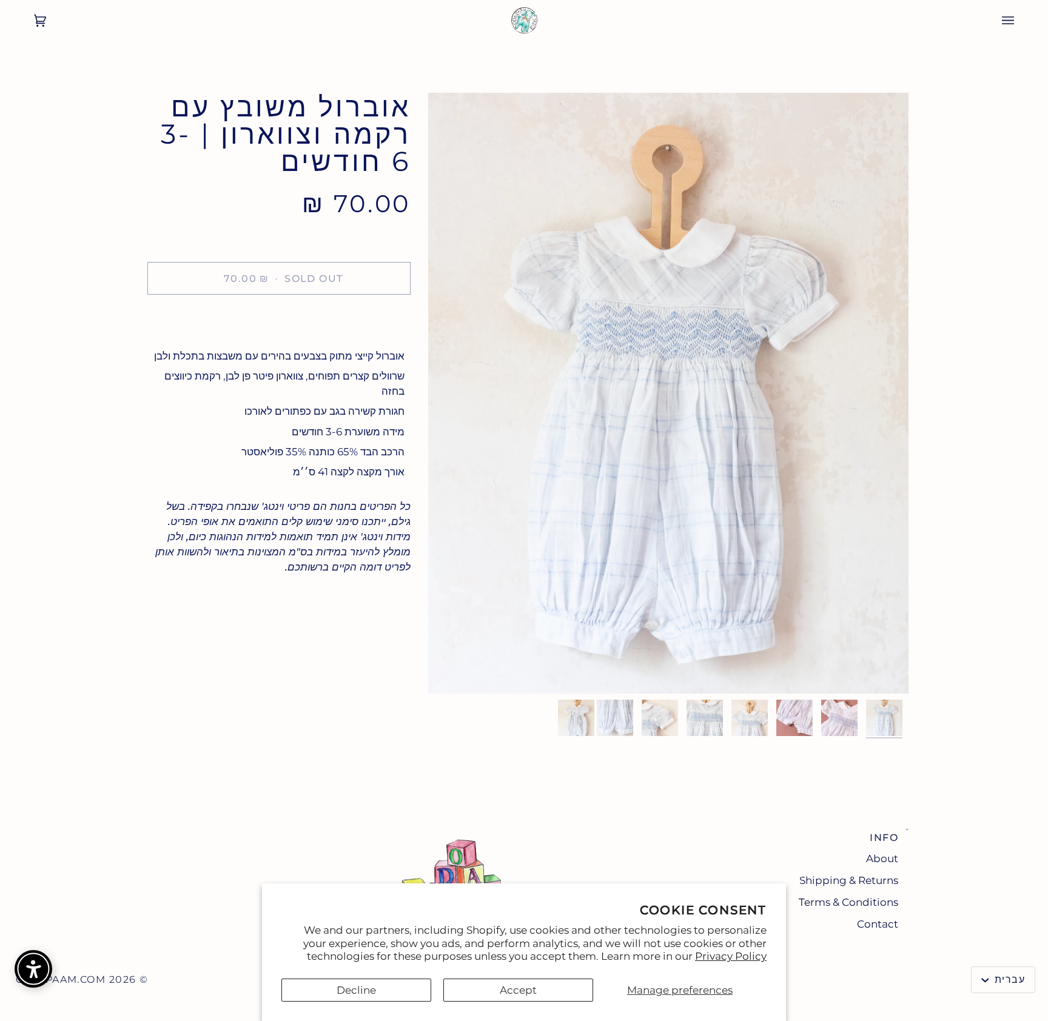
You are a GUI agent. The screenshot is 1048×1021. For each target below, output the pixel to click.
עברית (1008, 979)
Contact (877, 924)
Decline (356, 990)
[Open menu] (1020, 20)
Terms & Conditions (848, 902)
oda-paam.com (61, 979)
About (882, 858)
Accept (518, 990)
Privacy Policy (731, 956)
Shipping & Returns (848, 880)
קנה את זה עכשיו (279, 320)
